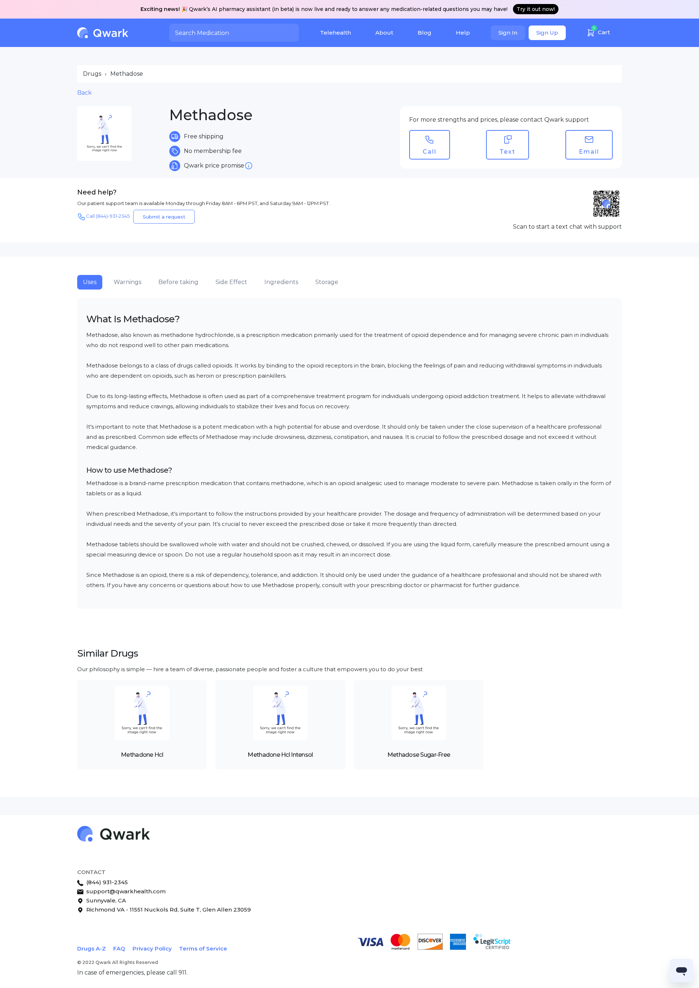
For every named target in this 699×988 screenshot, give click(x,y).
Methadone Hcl (142, 754)
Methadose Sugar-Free (418, 754)
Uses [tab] (89, 282)
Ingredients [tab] (281, 282)
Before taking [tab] (178, 282)
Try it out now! (536, 9)
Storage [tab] (326, 282)
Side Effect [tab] (231, 282)
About (384, 32)
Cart (601, 31)
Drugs (92, 73)
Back (84, 92)
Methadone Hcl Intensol (280, 754)
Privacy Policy (152, 948)
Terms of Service (203, 948)
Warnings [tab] (127, 282)
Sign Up (547, 32)
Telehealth (335, 32)
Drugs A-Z (91, 948)
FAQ (119, 948)
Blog (424, 32)
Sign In (507, 32)
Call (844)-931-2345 (108, 216)
